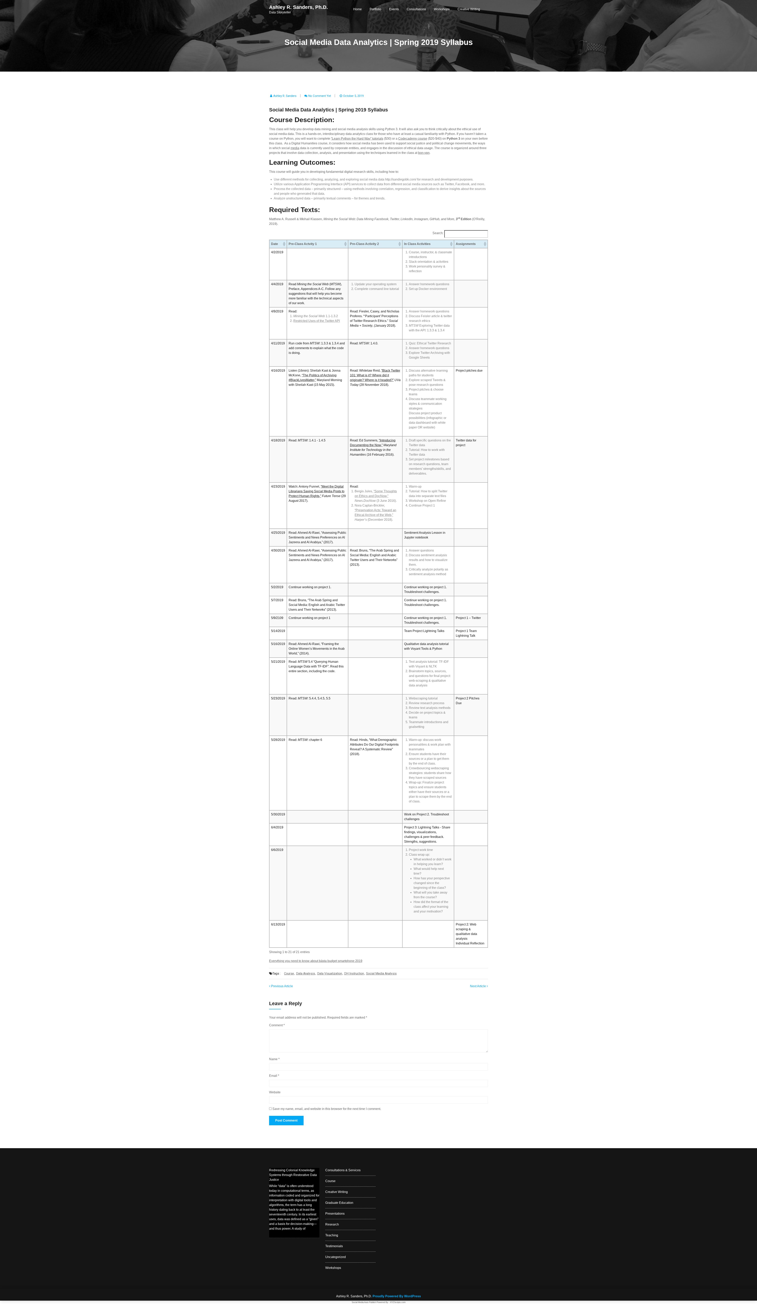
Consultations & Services (343, 1170)
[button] (284, 244)
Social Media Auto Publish (364, 1302)
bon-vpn (424, 152)
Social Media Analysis (381, 973)
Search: (438, 233)
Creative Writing (469, 9)
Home (357, 9)
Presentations (335, 1213)
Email (274, 1075)
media (295, 148)
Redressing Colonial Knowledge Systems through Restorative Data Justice (293, 1174)
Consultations (416, 9)
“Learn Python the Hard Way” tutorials (357, 138)
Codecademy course (412, 138)
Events (394, 9)
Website (275, 1092)
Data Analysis (305, 973)
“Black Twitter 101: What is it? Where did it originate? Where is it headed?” (375, 375)
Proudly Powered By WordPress (397, 1296)
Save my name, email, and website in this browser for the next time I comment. (326, 1109)
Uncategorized (335, 1257)
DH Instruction (354, 973)
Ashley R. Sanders (284, 96)
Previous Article (281, 986)
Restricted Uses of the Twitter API (316, 320)
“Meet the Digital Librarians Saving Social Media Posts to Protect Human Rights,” (316, 491)
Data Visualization (329, 973)
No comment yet (319, 96)
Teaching (331, 1235)
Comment (277, 1025)
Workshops (442, 9)
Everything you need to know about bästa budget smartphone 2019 (315, 961)
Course (289, 973)
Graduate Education (339, 1202)
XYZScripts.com (398, 1302)
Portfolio (375, 9)
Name (274, 1059)
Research (332, 1224)
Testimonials (334, 1246)
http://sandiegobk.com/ (400, 179)
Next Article (478, 986)
